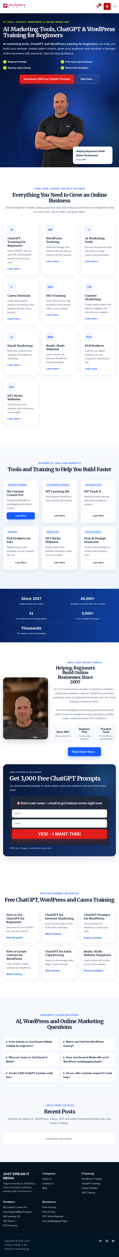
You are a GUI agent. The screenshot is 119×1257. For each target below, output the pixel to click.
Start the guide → (15, 937)
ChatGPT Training (91, 1183)
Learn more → (15, 268)
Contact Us (48, 1183)
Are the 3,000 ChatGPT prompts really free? (29, 1075)
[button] (115, 6)
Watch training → (54, 933)
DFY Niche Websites (53, 1216)
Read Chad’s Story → (84, 751)
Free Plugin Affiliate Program (17, 1212)
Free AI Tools (48, 1212)
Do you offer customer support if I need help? (87, 1075)
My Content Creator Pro (15, 1207)
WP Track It (9, 1221)
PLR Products (10, 1225)
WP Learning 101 (11, 1216)
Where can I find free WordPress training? (83, 1043)
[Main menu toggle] (107, 6)
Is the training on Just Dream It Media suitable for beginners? (29, 1043)
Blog (44, 1188)
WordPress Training (92, 1179)
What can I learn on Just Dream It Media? (26, 1059)
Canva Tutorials (89, 1188)
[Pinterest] (107, 1241)
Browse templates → (95, 970)
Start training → (53, 970)
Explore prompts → (94, 937)
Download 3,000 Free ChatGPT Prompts (47, 79)
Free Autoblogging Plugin (54, 1221)
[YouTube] (113, 1241)
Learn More (20, 516)
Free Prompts (49, 1207)
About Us (47, 1179)
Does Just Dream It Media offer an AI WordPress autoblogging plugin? (85, 1059)
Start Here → (87, 79)
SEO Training (88, 1192)
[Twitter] (100, 1241)
